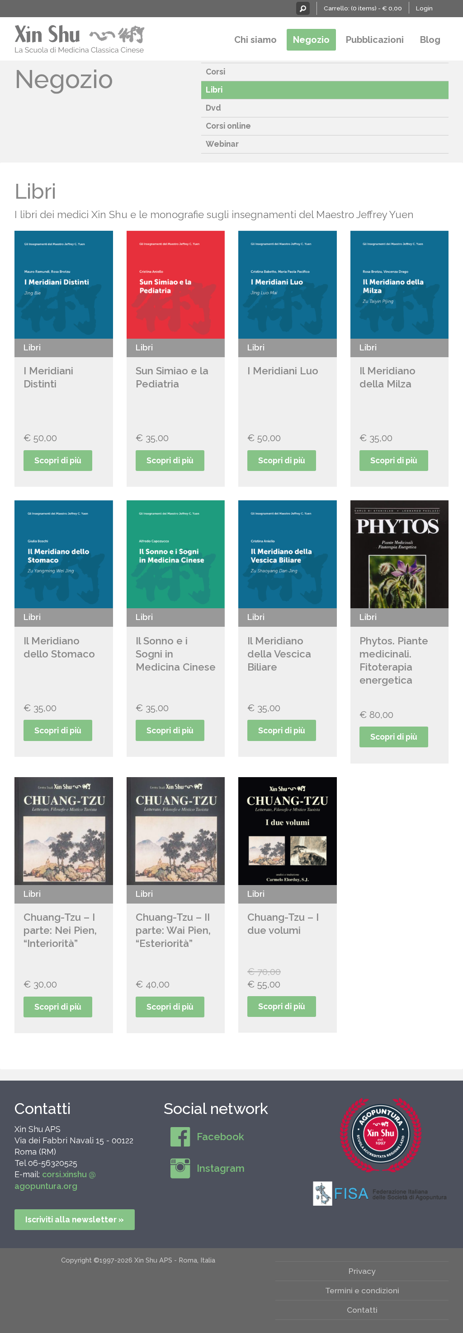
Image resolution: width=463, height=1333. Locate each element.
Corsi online (228, 126)
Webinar (222, 144)
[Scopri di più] (380, 1135)
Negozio (311, 39)
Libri (214, 89)
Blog (430, 39)
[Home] (80, 37)
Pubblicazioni (375, 39)
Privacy (362, 1271)
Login (424, 8)
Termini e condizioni (362, 1290)
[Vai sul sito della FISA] (381, 1193)
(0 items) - (376, 8)
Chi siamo (255, 39)
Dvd (213, 107)
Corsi (215, 71)
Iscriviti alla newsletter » (74, 1219)
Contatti (42, 1109)
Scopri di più (57, 460)
